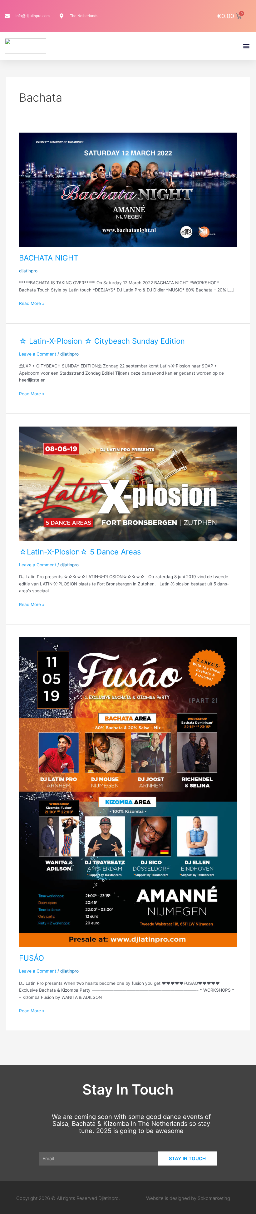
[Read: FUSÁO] (128, 791)
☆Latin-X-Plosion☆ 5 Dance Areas (80, 551)
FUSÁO (31, 958)
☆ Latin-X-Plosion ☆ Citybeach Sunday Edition (102, 341)
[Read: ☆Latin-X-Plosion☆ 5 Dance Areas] (128, 483)
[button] (246, 46)
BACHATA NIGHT (48, 257)
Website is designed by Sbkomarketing (188, 1198)
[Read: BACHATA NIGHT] (128, 189)
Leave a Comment (37, 354)
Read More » (31, 303)
